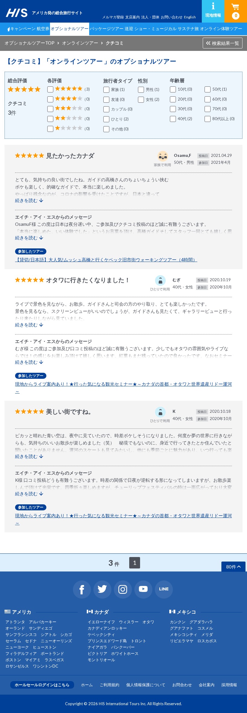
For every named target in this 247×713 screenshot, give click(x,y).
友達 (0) (118, 99)
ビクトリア (97, 653)
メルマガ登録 (113, 17)
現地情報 (213, 15)
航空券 (43, 28)
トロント (138, 640)
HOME (7, 29)
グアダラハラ (201, 621)
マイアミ (33, 659)
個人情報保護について (145, 684)
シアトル (48, 634)
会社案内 (206, 684)
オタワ (148, 621)
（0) (86, 99)
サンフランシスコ (21, 634)
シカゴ (66, 634)
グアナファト (181, 628)
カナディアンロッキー (107, 628)
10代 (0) (185, 89)
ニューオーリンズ (56, 640)
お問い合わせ (172, 17)
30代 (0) (185, 108)
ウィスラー (129, 621)
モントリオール (101, 659)
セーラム (13, 640)
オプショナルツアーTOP (30, 42)
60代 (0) (219, 99)
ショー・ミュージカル (155, 28)
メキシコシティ (183, 634)
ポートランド (52, 653)
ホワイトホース (125, 653)
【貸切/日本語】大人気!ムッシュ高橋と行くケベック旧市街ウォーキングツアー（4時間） (106, 259)
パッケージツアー (107, 28)
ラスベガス (54, 659)
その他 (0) (120, 128)
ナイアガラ (97, 647)
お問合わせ (182, 684)
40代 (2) (185, 118)
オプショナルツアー (70, 28)
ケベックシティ (101, 634)
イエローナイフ (101, 621)
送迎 (129, 28)
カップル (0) (122, 109)
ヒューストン (44, 647)
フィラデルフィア (21, 653)
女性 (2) (152, 99)
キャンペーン (23, 28)
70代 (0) (219, 108)
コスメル (205, 628)
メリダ (207, 634)
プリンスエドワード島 (107, 640)
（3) (86, 89)
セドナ (31, 640)
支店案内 (132, 17)
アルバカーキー (42, 621)
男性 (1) (152, 89)
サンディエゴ (40, 628)
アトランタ (15, 621)
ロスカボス (207, 640)
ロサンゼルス (17, 666)
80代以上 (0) (223, 118)
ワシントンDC (45, 666)
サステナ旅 (188, 28)
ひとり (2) (120, 119)
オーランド (15, 628)
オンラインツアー (80, 42)
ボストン (13, 659)
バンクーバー (123, 647)
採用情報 (229, 684)
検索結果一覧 (225, 43)
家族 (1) (118, 89)
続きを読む (26, 200)
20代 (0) (185, 99)
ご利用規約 (109, 684)
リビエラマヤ (181, 640)
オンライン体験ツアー (221, 28)
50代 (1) (219, 89)
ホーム (87, 684)
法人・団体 (150, 17)
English (190, 17)
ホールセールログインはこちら (42, 684)
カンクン (178, 621)
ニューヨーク (17, 647)
